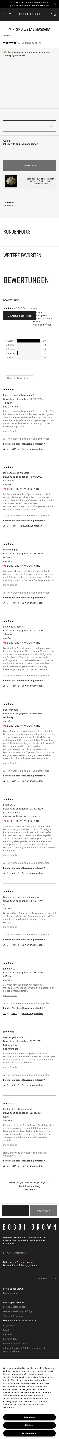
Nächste (30, 1189)
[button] (4, 14)
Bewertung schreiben (20, 315)
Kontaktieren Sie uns (14, 1343)
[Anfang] (53, 1082)
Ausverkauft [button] (29, 165)
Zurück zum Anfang (29, 1186)
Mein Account (10, 1293)
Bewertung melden (32, 449)
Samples (7, 35)
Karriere (7, 1334)
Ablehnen (29, 1425)
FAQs (6, 1329)
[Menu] (4, 14)
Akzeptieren (29, 1417)
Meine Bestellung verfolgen (18, 1311)
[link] (53, 14)
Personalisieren (29, 1433)
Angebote (8, 1325)
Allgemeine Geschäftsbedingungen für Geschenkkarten (24, 1350)
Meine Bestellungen (14, 1306)
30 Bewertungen (31, 42)
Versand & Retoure (13, 1315)
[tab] (12, 300)
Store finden (10, 1338)
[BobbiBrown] (29, 14)
